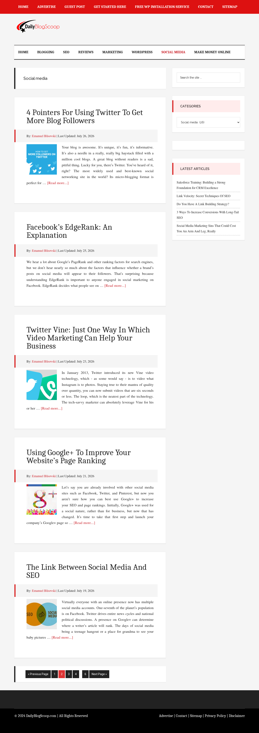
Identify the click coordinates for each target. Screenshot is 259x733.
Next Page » (99, 675)
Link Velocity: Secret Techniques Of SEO (203, 196)
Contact (181, 716)
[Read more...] (58, 182)
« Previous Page (38, 675)
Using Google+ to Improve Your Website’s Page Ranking (79, 456)
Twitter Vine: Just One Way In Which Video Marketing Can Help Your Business (88, 338)
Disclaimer (237, 716)
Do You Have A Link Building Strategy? (203, 204)
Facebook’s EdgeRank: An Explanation (69, 231)
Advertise (166, 716)
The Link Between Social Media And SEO (87, 571)
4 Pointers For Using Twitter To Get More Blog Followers (85, 116)
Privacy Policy (215, 716)
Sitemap (196, 716)
